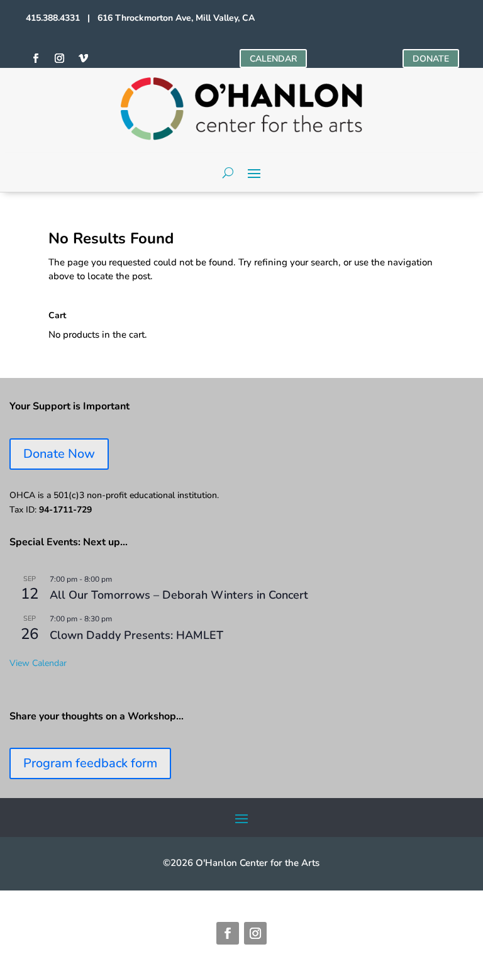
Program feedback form (90, 763)
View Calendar (38, 663)
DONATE (431, 59)
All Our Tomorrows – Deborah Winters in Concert (179, 594)
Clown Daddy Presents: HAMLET (136, 635)
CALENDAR (273, 59)
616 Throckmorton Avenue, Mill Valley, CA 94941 (148, 895)
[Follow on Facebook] (35, 58)
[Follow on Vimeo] (83, 58)
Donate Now (59, 453)
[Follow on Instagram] (59, 58)
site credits (283, 895)
